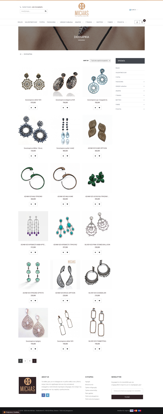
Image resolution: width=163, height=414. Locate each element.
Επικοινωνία (89, 384)
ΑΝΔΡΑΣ (78, 22)
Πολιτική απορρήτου (91, 396)
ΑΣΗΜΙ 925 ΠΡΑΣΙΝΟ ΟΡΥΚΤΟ (33, 293)
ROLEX (20, 22)
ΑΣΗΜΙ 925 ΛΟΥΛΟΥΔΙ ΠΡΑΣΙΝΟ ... (97, 196)
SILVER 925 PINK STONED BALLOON (97, 244)
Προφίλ (87, 382)
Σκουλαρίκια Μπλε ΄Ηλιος (33, 148)
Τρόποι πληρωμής (91, 387)
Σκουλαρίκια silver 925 (33, 100)
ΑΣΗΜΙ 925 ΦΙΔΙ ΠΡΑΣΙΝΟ (33, 196)
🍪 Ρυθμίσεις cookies (11, 412)
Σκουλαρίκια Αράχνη (33, 341)
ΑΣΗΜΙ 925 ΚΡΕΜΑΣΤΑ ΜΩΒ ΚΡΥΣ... (33, 244)
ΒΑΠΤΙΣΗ (100, 22)
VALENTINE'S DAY (31, 22)
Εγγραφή (127, 397)
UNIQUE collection (66, 22)
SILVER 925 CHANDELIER (97, 293)
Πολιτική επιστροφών (92, 399)
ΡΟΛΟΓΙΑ (120, 22)
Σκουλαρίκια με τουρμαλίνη (97, 100)
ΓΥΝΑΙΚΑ (89, 22)
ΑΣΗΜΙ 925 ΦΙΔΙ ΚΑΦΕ (65, 196)
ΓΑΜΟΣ (110, 22)
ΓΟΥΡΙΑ (42, 22)
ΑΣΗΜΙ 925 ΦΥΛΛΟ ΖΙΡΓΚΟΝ (65, 293)
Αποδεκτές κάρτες (123, 410)
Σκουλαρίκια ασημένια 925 (65, 100)
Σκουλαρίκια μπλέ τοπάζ (65, 148)
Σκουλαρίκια (28, 54)
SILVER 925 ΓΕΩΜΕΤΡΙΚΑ (97, 341)
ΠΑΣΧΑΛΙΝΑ (51, 22)
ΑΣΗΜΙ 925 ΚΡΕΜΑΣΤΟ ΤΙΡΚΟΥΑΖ (65, 244)
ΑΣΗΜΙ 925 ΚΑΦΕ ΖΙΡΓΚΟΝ (97, 148)
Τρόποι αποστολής (91, 390)
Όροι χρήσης (89, 393)
